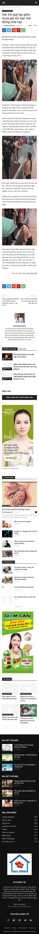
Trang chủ (5, 8)
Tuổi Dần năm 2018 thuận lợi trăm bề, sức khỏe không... (27, 721)
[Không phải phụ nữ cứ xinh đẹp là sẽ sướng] (7, 356)
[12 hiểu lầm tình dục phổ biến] (7, 589)
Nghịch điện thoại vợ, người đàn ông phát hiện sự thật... (28, 699)
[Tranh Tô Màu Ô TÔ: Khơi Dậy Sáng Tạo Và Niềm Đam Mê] (7, 747)
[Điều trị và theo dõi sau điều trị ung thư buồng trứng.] (7, 543)
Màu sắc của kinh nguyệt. (22, 521)
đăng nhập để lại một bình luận (19, 397)
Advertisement (22, 928)
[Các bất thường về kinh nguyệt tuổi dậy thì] (7, 553)
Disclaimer (7, 928)
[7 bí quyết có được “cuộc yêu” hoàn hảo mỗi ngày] (7, 570)
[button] (36, 3)
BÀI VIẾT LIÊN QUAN (9, 349)
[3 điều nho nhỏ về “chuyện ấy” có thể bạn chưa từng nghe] (7, 803)
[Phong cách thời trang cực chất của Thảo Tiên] (7, 783)
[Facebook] (8, 920)
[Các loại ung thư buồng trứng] (19, 494)
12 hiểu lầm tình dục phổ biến (24, 587)
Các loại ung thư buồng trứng (16, 509)
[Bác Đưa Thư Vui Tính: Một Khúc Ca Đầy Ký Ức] (7, 767)
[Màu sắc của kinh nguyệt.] (7, 524)
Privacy (14, 928)
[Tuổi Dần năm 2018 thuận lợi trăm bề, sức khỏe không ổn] (28, 710)
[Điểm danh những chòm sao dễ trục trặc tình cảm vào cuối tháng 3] (7, 366)
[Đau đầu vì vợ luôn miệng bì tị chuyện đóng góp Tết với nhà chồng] (7, 579)
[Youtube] (31, 920)
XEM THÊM (22, 349)
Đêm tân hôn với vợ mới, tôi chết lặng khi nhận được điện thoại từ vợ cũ (25, 376)
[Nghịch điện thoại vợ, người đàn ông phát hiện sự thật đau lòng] (28, 689)
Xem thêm (19, 607)
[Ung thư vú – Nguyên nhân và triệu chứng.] (7, 533)
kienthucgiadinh (9, 25)
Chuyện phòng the (15, 8)
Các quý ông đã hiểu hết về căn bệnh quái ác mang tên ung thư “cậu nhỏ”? (10, 302)
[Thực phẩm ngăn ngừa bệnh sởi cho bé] (7, 793)
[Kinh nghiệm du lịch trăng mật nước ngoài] (10, 689)
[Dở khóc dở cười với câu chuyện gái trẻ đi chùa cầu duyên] (10, 710)
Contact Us (32, 928)
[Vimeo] (19, 920)
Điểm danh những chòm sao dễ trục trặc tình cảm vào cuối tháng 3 (25, 366)
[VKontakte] (25, 920)
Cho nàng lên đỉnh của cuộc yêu (24, 597)
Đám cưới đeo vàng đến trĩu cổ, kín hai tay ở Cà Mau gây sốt (28, 301)
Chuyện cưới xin (7, 694)
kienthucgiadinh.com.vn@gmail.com (20, 906)
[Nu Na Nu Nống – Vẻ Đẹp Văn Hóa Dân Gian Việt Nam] (7, 757)
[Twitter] (14, 920)
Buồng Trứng (6, 506)
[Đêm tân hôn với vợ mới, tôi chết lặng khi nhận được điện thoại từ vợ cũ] (7, 376)
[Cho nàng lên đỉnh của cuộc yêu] (7, 599)
